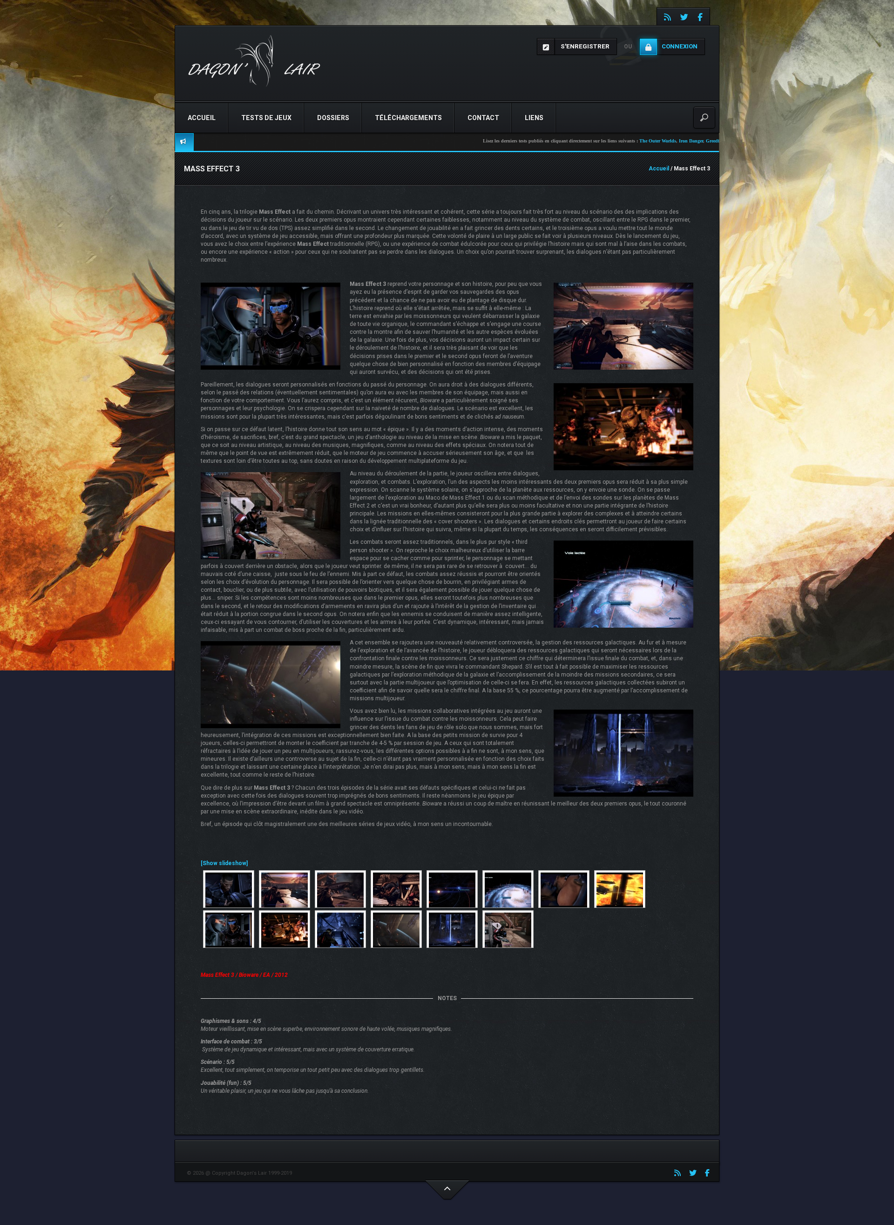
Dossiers (333, 118)
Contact (483, 118)
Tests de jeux (266, 118)
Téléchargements (408, 118)
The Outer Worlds (583, 140)
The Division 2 (707, 140)
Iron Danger (616, 140)
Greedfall (640, 140)
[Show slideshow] (224, 863)
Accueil (202, 118)
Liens (534, 118)
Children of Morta (671, 140)
